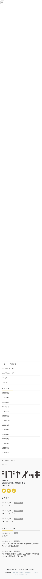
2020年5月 (6, 402)
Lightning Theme (26, 572)
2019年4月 (6, 443)
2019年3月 (6, 448)
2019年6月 (6, 434)
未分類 (4, 378)
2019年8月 (6, 430)
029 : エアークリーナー (10, 521)
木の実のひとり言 (8, 373)
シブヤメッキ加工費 (9, 364)
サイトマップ (6, 464)
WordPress (15, 572)
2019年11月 (6, 420)
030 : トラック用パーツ (10, 513)
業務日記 (5, 382)
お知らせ (5, 536)
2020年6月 (6, 397)
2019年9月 (6, 425)
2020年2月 (6, 411)
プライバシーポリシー (9, 460)
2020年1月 (6, 416)
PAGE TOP (39, 560)
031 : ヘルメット (7, 505)
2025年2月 (6, 393)
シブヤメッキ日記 (8, 368)
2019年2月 (6, 453)
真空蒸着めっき (18, 502)
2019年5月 (6, 439)
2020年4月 (6, 407)
